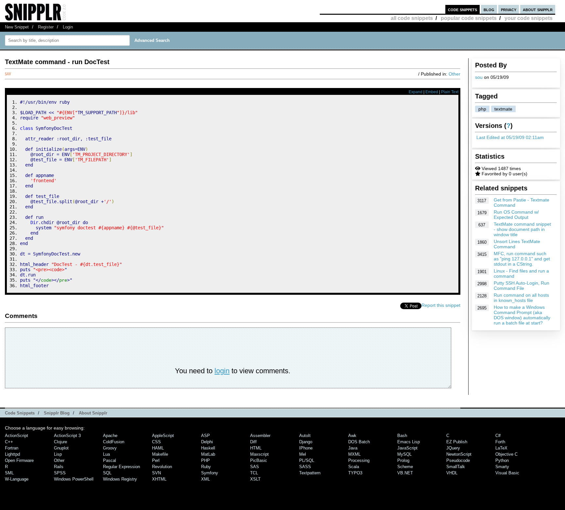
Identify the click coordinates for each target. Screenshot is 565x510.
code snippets (462, 9)
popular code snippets (469, 18)
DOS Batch (359, 441)
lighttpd (12, 454)
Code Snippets (20, 413)
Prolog (403, 460)
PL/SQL (306, 460)
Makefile (160, 454)
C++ (9, 441)
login (222, 371)
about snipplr (538, 9)
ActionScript (16, 435)
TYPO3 (355, 472)
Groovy (110, 448)
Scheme (405, 466)
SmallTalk (455, 466)
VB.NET (405, 472)
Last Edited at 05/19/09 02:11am (510, 137)
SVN (156, 472)
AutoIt (305, 435)
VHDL (451, 472)
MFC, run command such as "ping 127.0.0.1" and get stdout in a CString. (522, 259)
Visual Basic (507, 472)
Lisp (58, 454)
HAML (158, 448)
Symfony (209, 472)
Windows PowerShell (74, 479)
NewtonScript (458, 454)
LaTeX (501, 448)
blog (489, 9)
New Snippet (17, 27)
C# (498, 435)
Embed (431, 92)
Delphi (207, 441)
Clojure (60, 441)
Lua (106, 454)
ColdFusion (113, 441)
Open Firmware (19, 460)
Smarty (502, 466)
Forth (500, 441)
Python (502, 460)
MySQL (404, 454)
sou (479, 77)
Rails (58, 466)
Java (352, 448)
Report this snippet (440, 305)
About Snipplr (93, 413)
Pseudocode (458, 460)
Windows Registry (120, 479)
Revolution (162, 466)
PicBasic (258, 460)
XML (205, 479)
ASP (205, 435)
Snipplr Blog (57, 413)
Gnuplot (61, 448)
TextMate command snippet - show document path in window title (522, 229)
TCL (254, 472)
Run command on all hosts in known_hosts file (521, 297)
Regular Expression (121, 466)
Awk (352, 435)
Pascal (109, 460)
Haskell (208, 448)
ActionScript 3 (67, 435)
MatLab (208, 454)
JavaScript (407, 448)
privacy (508, 9)
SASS (305, 466)
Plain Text (449, 92)
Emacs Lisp (408, 441)
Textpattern (309, 472)
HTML (256, 448)
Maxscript (259, 454)
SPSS (60, 472)
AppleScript (163, 435)
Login (68, 27)
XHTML (159, 479)
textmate (503, 109)
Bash (402, 435)
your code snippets (529, 18)
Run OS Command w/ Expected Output (516, 214)
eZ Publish (456, 441)
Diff (253, 441)
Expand (415, 92)
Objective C (506, 454)
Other (454, 74)
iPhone (306, 448)
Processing (358, 460)
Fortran (11, 448)
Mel (302, 454)
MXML (354, 454)
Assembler (260, 435)
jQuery (453, 448)
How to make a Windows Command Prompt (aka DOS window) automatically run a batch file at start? (522, 315)
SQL (107, 472)
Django (305, 441)
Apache (110, 435)
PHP (205, 460)
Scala (353, 466)
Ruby (206, 466)
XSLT (255, 479)
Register (46, 27)
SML (9, 472)
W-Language (16, 479)
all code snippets (412, 18)
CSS (156, 441)
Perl (156, 460)
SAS (254, 466)
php (482, 109)
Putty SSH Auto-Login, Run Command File (521, 285)
